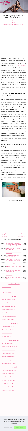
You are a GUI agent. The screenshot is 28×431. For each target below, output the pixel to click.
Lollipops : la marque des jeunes (13, 266)
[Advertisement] (14, 40)
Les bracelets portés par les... (9, 370)
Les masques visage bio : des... (9, 360)
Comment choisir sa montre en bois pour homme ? (14, 274)
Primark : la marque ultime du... (9, 373)
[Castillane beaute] (14, 6)
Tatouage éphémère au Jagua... (9, 299)
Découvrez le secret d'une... (8, 350)
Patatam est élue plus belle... (9, 386)
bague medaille (21, 65)
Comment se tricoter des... (8, 383)
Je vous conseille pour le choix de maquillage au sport (13, 271)
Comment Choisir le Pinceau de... (10, 346)
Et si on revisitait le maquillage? (21, 235)
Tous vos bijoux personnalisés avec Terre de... (13, 24)
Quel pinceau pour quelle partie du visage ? (14, 278)
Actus (13, 22)
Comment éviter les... (7, 336)
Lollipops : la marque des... (8, 319)
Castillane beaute (14, 20)
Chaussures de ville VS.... (8, 390)
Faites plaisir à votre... (7, 333)
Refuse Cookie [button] (8, 427)
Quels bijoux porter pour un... (9, 309)
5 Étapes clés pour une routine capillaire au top (13, 249)
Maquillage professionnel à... (8, 356)
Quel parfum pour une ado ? (5, 235)
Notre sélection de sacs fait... (9, 306)
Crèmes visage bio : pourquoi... (9, 363)
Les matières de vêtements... (9, 376)
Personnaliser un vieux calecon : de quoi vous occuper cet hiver (13, 260)
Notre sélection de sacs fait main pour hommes (13, 252)
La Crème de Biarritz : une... (8, 326)
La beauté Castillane (7, 292)
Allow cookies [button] (20, 427)
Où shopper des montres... (8, 380)
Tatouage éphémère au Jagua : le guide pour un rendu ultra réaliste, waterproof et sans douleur (14, 244)
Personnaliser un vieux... (8, 312)
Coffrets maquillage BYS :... (8, 343)
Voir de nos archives (6, 287)
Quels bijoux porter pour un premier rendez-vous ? (12, 256)
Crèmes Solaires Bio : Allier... (8, 329)
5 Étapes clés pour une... (8, 302)
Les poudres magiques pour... (9, 316)
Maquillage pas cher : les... (8, 353)
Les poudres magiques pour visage (14, 262)
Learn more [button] (14, 423)
